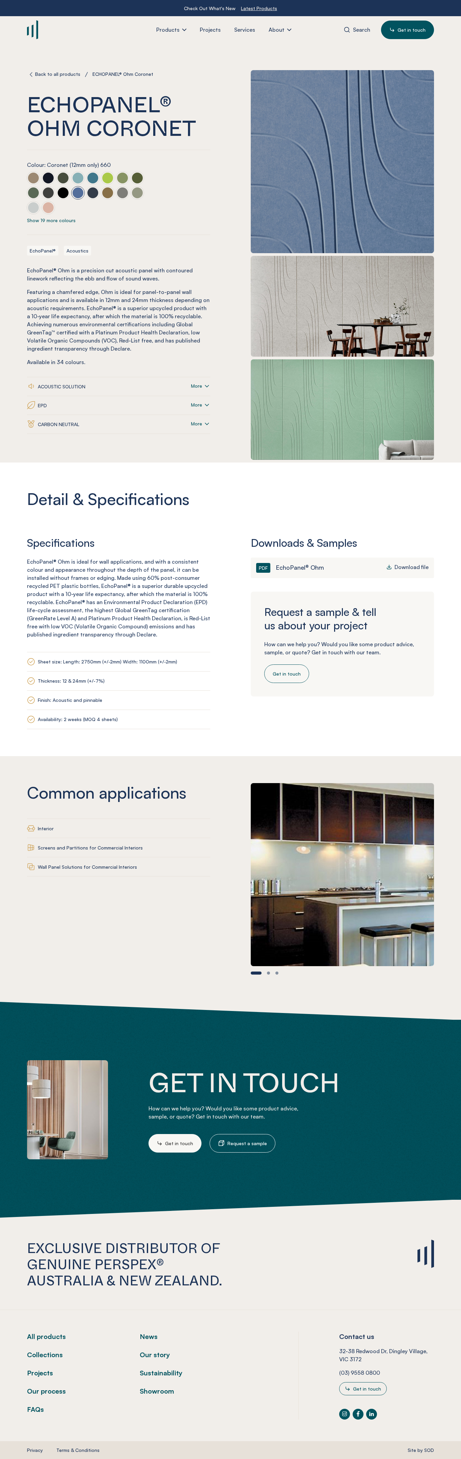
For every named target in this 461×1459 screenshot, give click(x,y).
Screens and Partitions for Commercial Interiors (90, 848)
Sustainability (161, 1373)
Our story (155, 1354)
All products (46, 1336)
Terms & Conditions (78, 1450)
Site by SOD (421, 1450)
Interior (46, 828)
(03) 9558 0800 (359, 1372)
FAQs (35, 1409)
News (149, 1336)
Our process (46, 1391)
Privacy (35, 1450)
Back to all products (57, 74)
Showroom (157, 1391)
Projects (40, 1373)
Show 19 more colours (51, 221)
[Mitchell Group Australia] (67, 29)
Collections (45, 1354)
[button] (256, 973)
